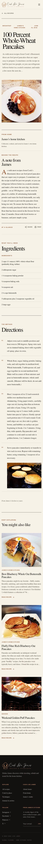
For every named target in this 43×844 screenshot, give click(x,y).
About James (27, 789)
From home (27, 793)
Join (39, 824)
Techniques (6, 797)
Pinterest (5, 820)
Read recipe (7, 597)
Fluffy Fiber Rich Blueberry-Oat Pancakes (18, 647)
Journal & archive (8, 800)
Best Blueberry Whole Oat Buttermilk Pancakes (21, 575)
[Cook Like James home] (13, 4)
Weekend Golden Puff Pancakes (18, 718)
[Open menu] (39, 4)
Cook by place (7, 793)
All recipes (9, 13)
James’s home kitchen (11, 570)
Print (39, 227)
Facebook (5, 816)
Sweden (5, 714)
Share (30, 227)
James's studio (28, 797)
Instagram (5, 812)
